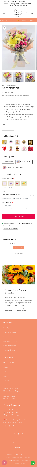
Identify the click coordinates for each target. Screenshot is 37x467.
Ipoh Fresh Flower (16, 454)
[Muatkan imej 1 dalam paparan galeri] (7, 77)
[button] (4, 12)
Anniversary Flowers (10, 332)
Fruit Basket (7, 337)
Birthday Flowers (9, 328)
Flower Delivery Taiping (11, 391)
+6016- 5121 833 (12, 412)
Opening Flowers (9, 350)
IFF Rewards (7, 372)
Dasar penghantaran (26, 460)
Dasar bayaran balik (17, 457)
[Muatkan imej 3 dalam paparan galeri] (30, 77)
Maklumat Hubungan (19, 463)
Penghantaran (12, 95)
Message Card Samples (11, 363)
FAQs (5, 376)
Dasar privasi (28, 457)
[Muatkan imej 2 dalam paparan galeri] (18, 77)
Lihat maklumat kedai (10, 229)
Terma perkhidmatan (13, 460)
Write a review (18, 247)
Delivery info (7, 367)
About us (6, 381)
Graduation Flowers (10, 346)
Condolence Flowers (10, 341)
